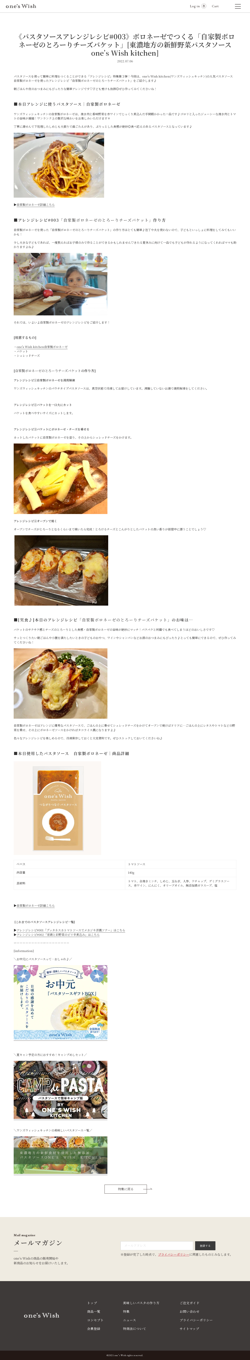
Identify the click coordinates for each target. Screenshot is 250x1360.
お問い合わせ (190, 1311)
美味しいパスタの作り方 (141, 1303)
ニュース (129, 1320)
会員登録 (93, 1328)
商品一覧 (93, 1311)
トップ (92, 1303)
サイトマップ (189, 1328)
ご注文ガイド (190, 1303)
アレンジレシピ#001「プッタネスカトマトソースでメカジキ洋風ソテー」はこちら (71, 930)
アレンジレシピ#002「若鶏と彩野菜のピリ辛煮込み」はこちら (58, 935)
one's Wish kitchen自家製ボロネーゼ (42, 347)
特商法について (134, 1328)
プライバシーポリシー (173, 1254)
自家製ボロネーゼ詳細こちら (36, 205)
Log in (195, 6)
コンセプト (95, 1320)
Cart (217, 6)
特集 (126, 1311)
